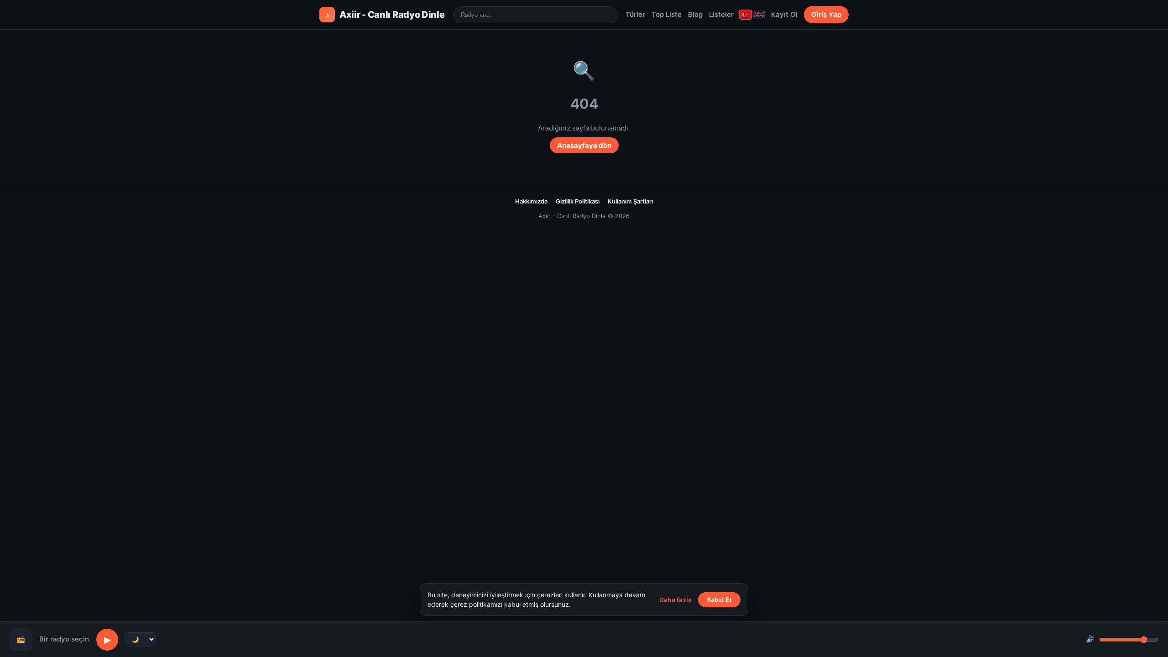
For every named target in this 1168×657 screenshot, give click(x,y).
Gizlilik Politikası (578, 201)
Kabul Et (719, 599)
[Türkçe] (745, 14)
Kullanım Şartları (630, 201)
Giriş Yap (826, 14)
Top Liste (667, 14)
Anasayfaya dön (584, 145)
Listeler (721, 14)
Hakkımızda (531, 201)
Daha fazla (675, 600)
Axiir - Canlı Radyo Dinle (385, 14)
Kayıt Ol (784, 14)
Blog (695, 14)
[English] (759, 14)
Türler (635, 14)
